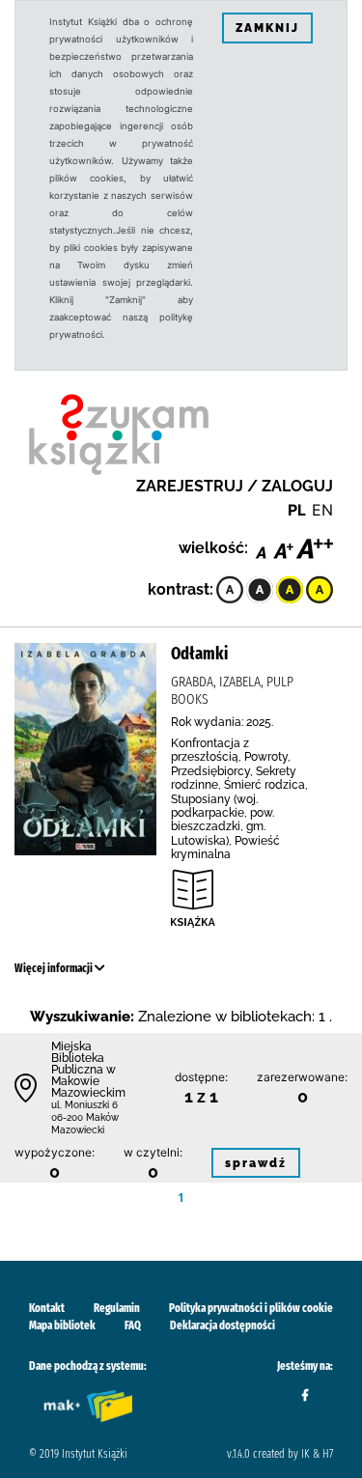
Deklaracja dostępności (222, 1325)
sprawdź (256, 1163)
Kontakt (47, 1308)
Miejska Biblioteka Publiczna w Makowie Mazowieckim (88, 1070)
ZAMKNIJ (267, 28)
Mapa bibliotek (62, 1325)
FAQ (133, 1325)
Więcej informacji (54, 968)
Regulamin (117, 1308)
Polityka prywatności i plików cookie (251, 1308)
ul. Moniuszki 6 (84, 1105)
